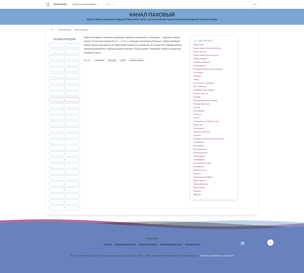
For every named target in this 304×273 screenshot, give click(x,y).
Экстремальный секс (171, 245)
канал (123, 60)
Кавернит (197, 76)
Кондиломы (198, 142)
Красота (197, 174)
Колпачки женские (201, 132)
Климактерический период (205, 100)
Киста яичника (199, 86)
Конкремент (198, 146)
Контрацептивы (200, 153)
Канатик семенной (201, 62)
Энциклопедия (64, 30)
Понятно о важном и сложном (216, 256)
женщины (99, 60)
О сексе (108, 245)
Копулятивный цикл (202, 163)
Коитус (196, 118)
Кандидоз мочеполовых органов (207, 69)
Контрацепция (199, 149)
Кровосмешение (200, 184)
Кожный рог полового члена (206, 121)
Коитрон (197, 114)
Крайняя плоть (200, 170)
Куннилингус (199, 187)
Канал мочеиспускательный (205, 55)
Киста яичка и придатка (203, 83)
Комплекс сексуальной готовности (208, 139)
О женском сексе (147, 245)
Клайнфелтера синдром (204, 90)
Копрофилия (199, 160)
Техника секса (192, 245)
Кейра (196, 79)
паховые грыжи (136, 60)
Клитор (196, 107)
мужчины (112, 60)
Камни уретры (199, 52)
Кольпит (197, 135)
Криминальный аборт (203, 177)
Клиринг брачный (201, 104)
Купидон (197, 191)
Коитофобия (199, 111)
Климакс (197, 97)
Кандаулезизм (199, 66)
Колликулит (198, 128)
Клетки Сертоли (200, 93)
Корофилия (198, 167)
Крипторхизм (199, 180)
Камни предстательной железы (207, 48)
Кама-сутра (198, 45)
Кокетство (198, 125)
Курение (197, 194)
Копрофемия (199, 156)
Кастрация (198, 72)
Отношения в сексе (125, 245)
